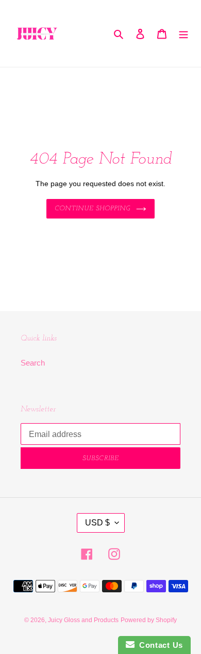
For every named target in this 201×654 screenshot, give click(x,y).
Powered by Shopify (149, 620)
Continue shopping (93, 208)
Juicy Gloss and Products (83, 620)
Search (33, 362)
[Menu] (183, 34)
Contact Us (159, 645)
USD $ (97, 522)
